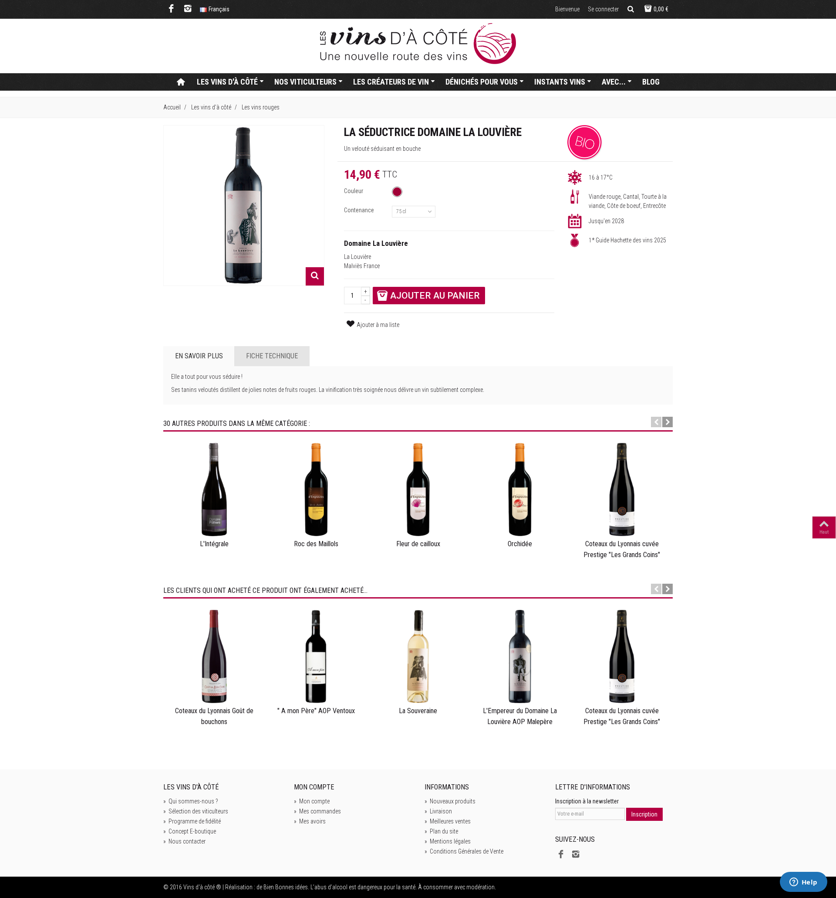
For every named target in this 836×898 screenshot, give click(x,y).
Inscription (644, 814)
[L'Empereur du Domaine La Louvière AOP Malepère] (519, 656)
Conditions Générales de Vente (464, 851)
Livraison (438, 811)
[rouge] (397, 191)
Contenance (359, 210)
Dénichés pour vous (481, 81)
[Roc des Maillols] (316, 489)
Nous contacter (184, 841)
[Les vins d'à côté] (418, 43)
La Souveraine (418, 711)
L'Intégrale (214, 544)
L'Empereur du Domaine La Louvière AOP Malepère (520, 716)
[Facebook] (171, 9)
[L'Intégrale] (214, 489)
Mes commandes (317, 811)
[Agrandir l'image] (315, 276)
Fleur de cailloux (418, 544)
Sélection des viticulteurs (195, 811)
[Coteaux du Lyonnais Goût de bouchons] (214, 656)
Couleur (354, 190)
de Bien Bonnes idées (282, 887)
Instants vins (559, 81)
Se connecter (603, 9)
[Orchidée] (519, 489)
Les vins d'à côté (227, 81)
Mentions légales (448, 841)
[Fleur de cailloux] (418, 489)
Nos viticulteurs (305, 81)
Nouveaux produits (450, 801)
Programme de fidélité (192, 821)
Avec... (614, 81)
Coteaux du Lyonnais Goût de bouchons (214, 716)
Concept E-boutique (189, 831)
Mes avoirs (310, 821)
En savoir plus (199, 356)
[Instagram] (187, 9)
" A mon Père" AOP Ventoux (316, 711)
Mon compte (312, 801)
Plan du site (441, 831)
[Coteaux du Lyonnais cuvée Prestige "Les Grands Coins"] (621, 489)
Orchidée (520, 544)
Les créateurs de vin (391, 81)
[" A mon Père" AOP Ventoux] (316, 656)
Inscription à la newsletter (587, 801)
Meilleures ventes (448, 821)
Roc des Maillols (316, 544)
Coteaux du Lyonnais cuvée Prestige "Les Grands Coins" (621, 549)
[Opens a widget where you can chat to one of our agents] (803, 883)
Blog (651, 81)
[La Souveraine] (418, 656)
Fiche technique (272, 356)
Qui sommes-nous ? (190, 801)
